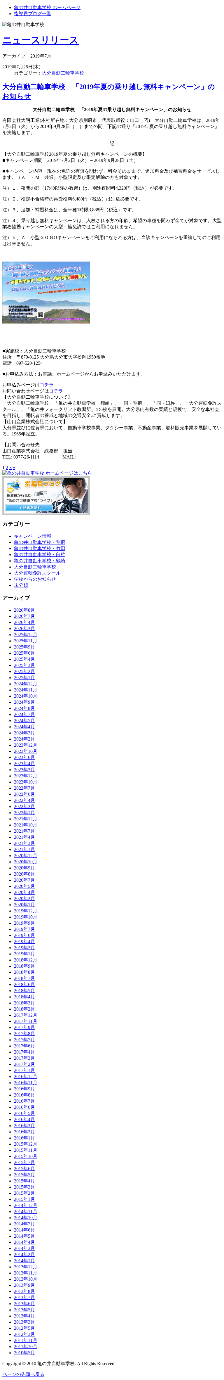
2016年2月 (24, 1131)
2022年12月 (25, 775)
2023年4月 (24, 763)
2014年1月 (24, 1260)
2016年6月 (24, 1107)
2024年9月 (24, 702)
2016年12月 (25, 1076)
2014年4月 (24, 1242)
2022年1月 (24, 812)
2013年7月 (24, 1297)
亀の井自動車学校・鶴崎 (39, 560)
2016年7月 (24, 1101)
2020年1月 (24, 904)
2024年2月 (24, 738)
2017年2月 (24, 1064)
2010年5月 (24, 1352)
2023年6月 (24, 757)
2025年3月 (24, 665)
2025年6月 (24, 653)
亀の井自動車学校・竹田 (39, 548)
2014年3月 (24, 1248)
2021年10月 (25, 824)
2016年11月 (25, 1082)
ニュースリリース (40, 40)
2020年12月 (25, 855)
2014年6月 (24, 1229)
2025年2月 (24, 671)
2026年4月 (24, 622)
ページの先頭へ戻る (23, 1374)
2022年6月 (24, 794)
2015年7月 (24, 1162)
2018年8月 (24, 972)
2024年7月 (24, 714)
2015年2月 (24, 1193)
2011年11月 (25, 1340)
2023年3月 (24, 769)
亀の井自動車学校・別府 (39, 542)
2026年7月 (24, 616)
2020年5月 (24, 886)
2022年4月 (24, 800)
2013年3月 (24, 1322)
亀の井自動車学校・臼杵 (39, 554)
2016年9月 (24, 1088)
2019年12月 (25, 910)
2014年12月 (25, 1205)
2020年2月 (24, 898)
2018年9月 (24, 966)
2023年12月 (25, 745)
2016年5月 (24, 1113)
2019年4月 (24, 941)
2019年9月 (24, 923)
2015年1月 (24, 1199)
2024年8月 (24, 708)
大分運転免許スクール (37, 572)
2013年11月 (25, 1272)
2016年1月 (24, 1137)
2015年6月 (24, 1168)
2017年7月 (24, 1039)
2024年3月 (24, 732)
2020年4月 (24, 892)
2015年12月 (25, 1144)
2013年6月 (24, 1303)
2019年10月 (25, 916)
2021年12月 (25, 818)
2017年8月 (24, 1033)
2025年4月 (24, 659)
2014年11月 (25, 1211)
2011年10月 (25, 1346)
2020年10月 (25, 861)
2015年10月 (25, 1156)
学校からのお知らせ (35, 579)
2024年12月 (25, 683)
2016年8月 (24, 1094)
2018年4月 (24, 996)
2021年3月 (24, 843)
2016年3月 (24, 1125)
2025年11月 (25, 640)
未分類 (21, 585)
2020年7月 (24, 880)
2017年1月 (24, 1070)
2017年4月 (24, 1051)
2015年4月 (24, 1180)
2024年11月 (25, 689)
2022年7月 (24, 788)
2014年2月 (24, 1254)
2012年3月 (24, 1334)
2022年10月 (25, 781)
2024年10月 (25, 696)
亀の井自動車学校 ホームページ (47, 7)
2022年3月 (24, 806)
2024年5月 (24, 720)
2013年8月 (24, 1291)
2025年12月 (25, 634)
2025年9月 (24, 646)
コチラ (47, 384)
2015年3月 (24, 1186)
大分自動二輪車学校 (63, 72)
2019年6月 (24, 935)
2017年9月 (24, 1027)
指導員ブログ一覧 (32, 13)
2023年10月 (25, 751)
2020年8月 (24, 873)
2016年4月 (24, 1119)
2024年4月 (24, 726)
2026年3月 (24, 628)
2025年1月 (24, 677)
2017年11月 (25, 1021)
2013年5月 (24, 1309)
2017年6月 (24, 1045)
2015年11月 (25, 1150)
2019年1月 (24, 953)
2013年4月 (24, 1315)
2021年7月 (24, 831)
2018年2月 (24, 1009)
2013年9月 (24, 1285)
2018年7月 (24, 978)
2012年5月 (24, 1328)
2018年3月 (24, 1002)
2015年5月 (24, 1174)
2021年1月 (24, 849)
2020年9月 (24, 867)
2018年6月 (24, 984)
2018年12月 (25, 959)
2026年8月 (24, 610)
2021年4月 (24, 837)
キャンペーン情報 (32, 536)
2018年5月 (24, 990)
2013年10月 (25, 1279)
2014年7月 (24, 1223)
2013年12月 (25, 1266)
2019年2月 (24, 947)
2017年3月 (24, 1058)
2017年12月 (25, 1015)
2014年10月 (25, 1217)
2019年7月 (24, 929)
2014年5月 (24, 1236)
